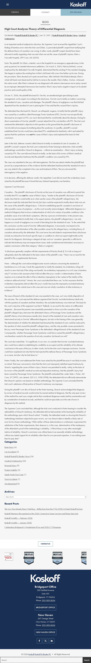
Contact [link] (45, 12)
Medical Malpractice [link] (13, 461)
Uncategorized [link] (11, 483)
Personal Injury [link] (10, 465)
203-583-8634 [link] (76, 12)
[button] (7, 4)
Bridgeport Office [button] (45, 607)
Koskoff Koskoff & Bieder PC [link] (26, 35)
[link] (78, 4)
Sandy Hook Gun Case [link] (14, 474)
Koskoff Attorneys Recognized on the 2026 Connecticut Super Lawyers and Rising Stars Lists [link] (41, 513)
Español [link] (15, 12)
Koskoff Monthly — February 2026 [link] (18, 518)
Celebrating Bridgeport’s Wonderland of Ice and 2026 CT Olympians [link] (33, 527)
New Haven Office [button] (45, 632)
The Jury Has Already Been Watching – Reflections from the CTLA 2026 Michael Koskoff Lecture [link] (44, 509)
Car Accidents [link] (10, 451)
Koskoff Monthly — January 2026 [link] (18, 522)
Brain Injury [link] (9, 447)
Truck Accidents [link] (11, 479)
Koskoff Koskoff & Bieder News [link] (64, 35)
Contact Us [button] (45, 544)
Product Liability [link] (11, 470)
